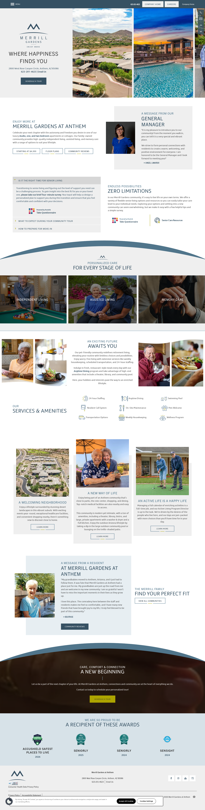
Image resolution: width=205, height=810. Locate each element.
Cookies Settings (146, 801)
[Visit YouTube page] (185, 778)
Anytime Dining (81, 371)
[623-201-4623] (201, 12)
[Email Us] (201, 19)
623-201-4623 (28, 71)
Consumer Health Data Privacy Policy (23, 787)
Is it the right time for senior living (40, 180)
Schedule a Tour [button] (34, 81)
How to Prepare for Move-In (35, 228)
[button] (152, 4)
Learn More (43, 527)
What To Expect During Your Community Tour (45, 221)
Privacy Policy (14, 795)
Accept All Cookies (126, 801)
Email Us (42, 71)
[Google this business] (193, 778)
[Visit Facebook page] (171, 778)
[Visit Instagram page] (178, 778)
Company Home (188, 4)
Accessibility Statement (31, 795)
